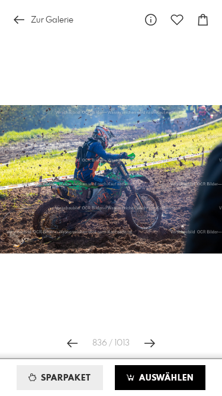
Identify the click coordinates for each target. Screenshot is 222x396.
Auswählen (165, 378)
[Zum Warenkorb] (203, 20)
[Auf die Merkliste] (177, 20)
